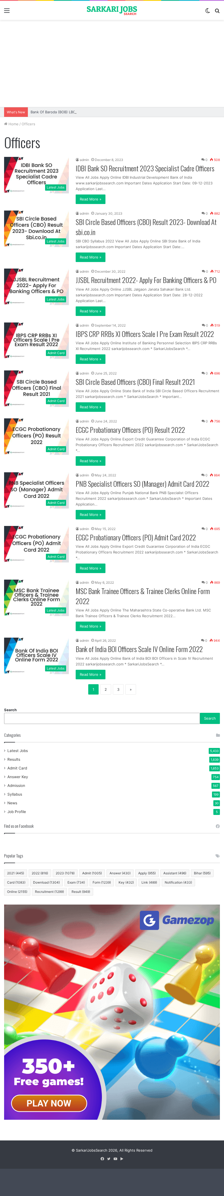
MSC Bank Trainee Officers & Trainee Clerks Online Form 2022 (143, 596)
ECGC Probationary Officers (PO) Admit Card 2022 (136, 537)
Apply (147, 873)
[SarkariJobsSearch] (112, 10)
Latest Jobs (17, 750)
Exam (76, 882)
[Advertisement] (112, 63)
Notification (178, 882)
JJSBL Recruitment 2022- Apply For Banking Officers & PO (146, 280)
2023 (65, 873)
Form (102, 882)
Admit (92, 873)
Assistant (174, 873)
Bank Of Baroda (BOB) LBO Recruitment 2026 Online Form (80, 112)
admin (84, 160)
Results (13, 759)
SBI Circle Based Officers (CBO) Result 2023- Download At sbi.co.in (146, 227)
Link (149, 882)
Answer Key (17, 777)
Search (10, 710)
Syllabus (14, 794)
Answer (120, 873)
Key (126, 882)
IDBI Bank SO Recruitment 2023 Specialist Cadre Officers (145, 168)
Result (81, 892)
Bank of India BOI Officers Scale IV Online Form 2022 (139, 649)
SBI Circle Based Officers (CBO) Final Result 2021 (135, 381)
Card (16, 882)
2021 (15, 873)
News (12, 803)
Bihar (202, 873)
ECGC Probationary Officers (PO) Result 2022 (130, 429)
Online (17, 892)
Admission (16, 785)
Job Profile (16, 811)
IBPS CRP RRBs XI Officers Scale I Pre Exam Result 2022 (145, 333)
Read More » (90, 199)
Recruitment (49, 892)
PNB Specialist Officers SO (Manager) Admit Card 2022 (142, 483)
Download (46, 882)
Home (13, 124)
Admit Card (17, 768)
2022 (40, 873)
